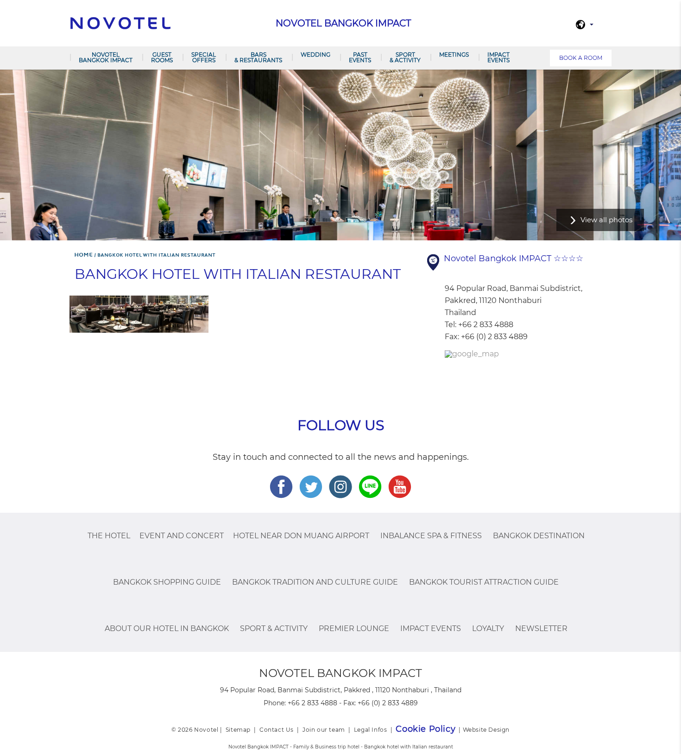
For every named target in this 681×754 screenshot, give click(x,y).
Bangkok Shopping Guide (167, 582)
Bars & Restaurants (258, 57)
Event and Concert (181, 535)
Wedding (315, 54)
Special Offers (203, 57)
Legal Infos (370, 729)
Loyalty (488, 628)
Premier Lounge (354, 628)
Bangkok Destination (539, 535)
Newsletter (541, 628)
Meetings (454, 54)
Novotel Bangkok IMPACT (105, 57)
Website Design (486, 729)
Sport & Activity (405, 57)
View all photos (606, 219)
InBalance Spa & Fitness (431, 535)
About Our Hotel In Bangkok (167, 628)
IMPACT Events (498, 57)
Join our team (324, 729)
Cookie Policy (425, 729)
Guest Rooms (162, 57)
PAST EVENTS (360, 57)
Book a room (580, 57)
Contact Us (276, 729)
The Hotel (109, 535)
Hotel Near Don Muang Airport (301, 535)
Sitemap (238, 729)
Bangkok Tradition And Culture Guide (315, 582)
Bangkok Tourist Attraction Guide (484, 582)
